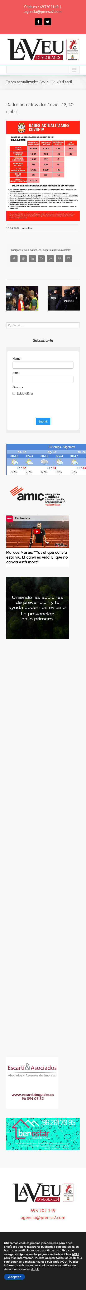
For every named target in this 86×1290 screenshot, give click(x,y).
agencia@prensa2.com (43, 11)
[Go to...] (43, 69)
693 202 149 (43, 1210)
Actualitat (27, 228)
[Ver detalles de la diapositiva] (37, 608)
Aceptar (14, 1277)
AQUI (75, 1254)
